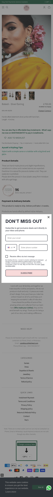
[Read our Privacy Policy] (46, 260)
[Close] (49, 217)
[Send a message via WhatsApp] (49, 488)
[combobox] (11, 247)
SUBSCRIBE (26, 273)
